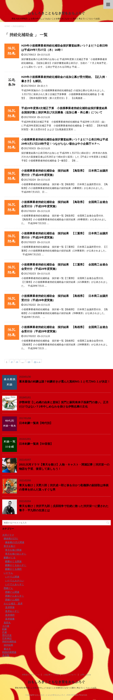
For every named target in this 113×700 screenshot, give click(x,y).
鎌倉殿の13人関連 (14, 542)
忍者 (4, 632)
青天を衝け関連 (13, 550)
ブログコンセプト (70, 675)
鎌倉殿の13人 (11, 538)
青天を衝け (9, 546)
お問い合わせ (85, 675)
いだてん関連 (12, 577)
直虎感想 (10, 615)
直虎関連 (10, 607)
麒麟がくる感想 (13, 569)
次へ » (37, 361)
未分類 (5, 655)
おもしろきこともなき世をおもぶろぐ (56, 13)
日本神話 (7, 638)
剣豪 (4, 629)
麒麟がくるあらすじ (15, 565)
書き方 (44, 86)
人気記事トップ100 (51, 675)
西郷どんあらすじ (14, 596)
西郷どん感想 (12, 599)
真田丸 (7, 622)
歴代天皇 (7, 635)
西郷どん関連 (12, 592)
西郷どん (8, 588)
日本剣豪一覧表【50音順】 (36, 443)
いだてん (8, 573)
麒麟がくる (9, 557)
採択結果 (45, 54)
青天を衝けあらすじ (15, 554)
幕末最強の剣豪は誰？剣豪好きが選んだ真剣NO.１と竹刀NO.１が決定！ (64, 381)
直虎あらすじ (12, 611)
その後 (5, 626)
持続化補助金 (9, 641)
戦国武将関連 (9, 652)
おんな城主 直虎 (13, 603)
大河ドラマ (8, 535)
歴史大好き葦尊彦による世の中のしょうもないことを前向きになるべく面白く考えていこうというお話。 (56, 688)
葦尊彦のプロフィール (31, 675)
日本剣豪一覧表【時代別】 (36, 423)
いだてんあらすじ (14, 584)
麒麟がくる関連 (13, 561)
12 (29, 361)
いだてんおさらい (14, 580)
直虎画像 (10, 619)
